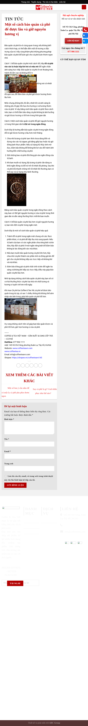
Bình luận (9, 419)
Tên (6, 439)
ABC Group (54, 723)
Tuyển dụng (36, 2)
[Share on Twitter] (27, 365)
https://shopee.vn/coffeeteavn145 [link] (27, 357)
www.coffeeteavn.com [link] (22, 348)
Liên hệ (62, 2)
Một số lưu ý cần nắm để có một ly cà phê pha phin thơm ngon (15, 392)
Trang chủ (25, 2)
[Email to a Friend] (31, 365)
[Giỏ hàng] (84, 7)
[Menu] (3, 7)
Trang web (8, 464)
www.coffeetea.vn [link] (12, 351)
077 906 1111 (73, 51)
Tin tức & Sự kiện (50, 2)
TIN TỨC (14, 19)
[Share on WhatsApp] (18, 365)
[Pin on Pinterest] (36, 365)
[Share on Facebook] (23, 365)
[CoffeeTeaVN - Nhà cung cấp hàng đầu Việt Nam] (44, 7)
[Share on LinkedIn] (40, 365)
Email (7, 451)
